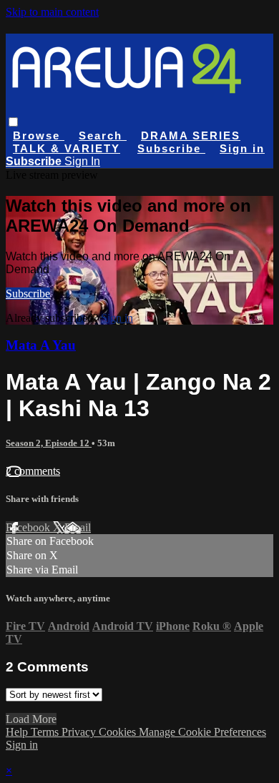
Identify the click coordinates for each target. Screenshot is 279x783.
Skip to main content (52, 12)
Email (77, 527)
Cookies (119, 732)
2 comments (33, 471)
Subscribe (28, 293)
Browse (38, 135)
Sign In (82, 161)
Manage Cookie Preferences (202, 732)
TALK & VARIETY (66, 148)
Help (18, 732)
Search (103, 135)
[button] (13, 122)
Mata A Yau (41, 345)
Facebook (29, 527)
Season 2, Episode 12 (49, 443)
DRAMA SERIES (190, 135)
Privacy (80, 732)
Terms (46, 732)
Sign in (242, 148)
